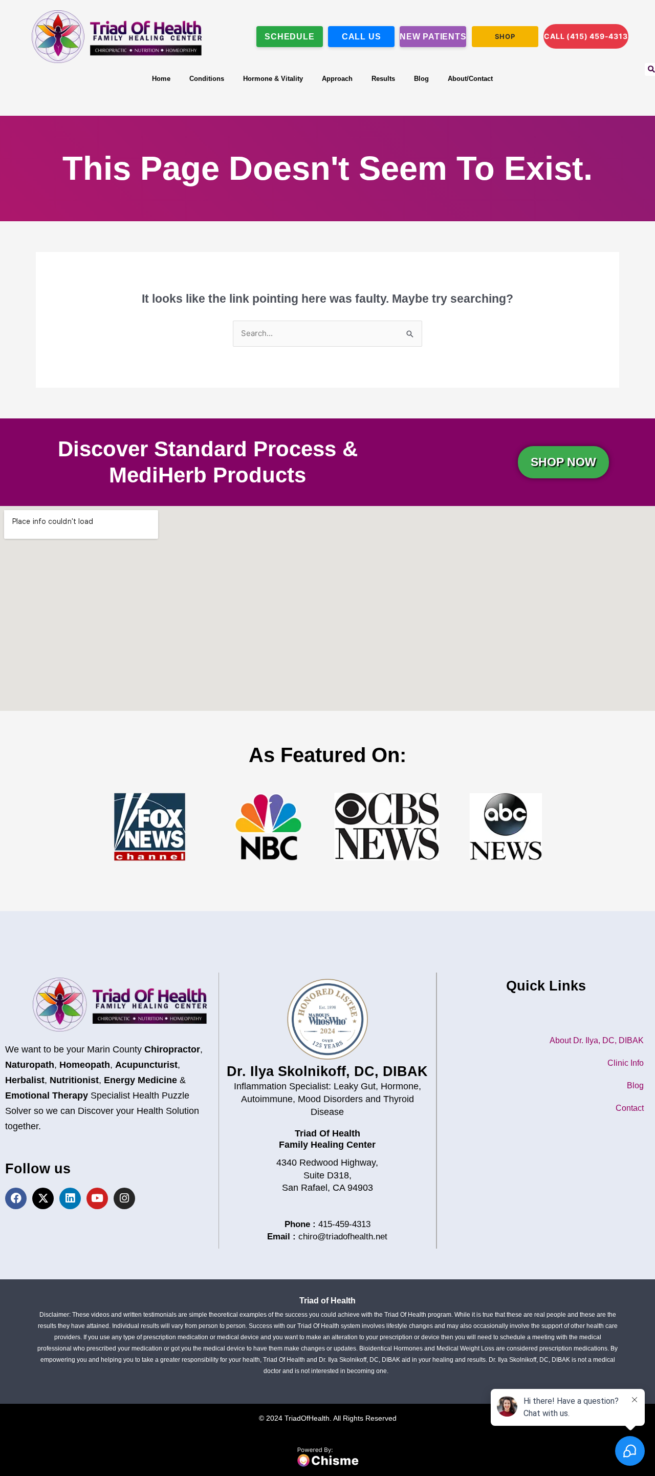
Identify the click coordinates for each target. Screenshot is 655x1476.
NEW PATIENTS (433, 36)
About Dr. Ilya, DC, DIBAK (597, 1040)
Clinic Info (625, 1063)
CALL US (361, 36)
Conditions (206, 78)
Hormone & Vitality (273, 78)
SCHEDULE (289, 36)
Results (383, 78)
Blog (421, 78)
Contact (630, 1108)
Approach (337, 78)
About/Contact (470, 78)
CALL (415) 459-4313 (585, 36)
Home (161, 78)
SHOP (505, 36)
